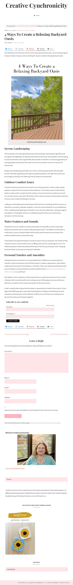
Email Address (10, 314)
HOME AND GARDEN (18, 42)
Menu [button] (38, 15)
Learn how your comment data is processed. (46, 423)
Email (6, 387)
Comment (8, 351)
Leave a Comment (29, 30)
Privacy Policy (64, 582)
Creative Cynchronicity (36, 5)
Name (7, 378)
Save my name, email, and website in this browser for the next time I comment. (31, 410)
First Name (9, 307)
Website (7, 397)
